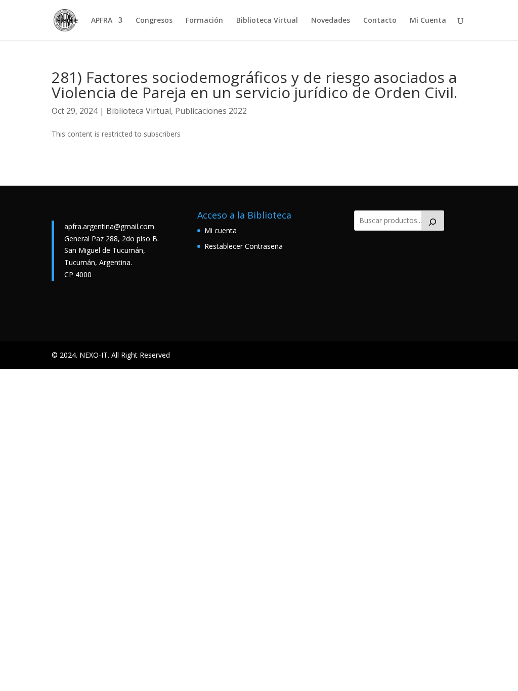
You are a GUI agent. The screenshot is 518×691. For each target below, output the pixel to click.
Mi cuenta (220, 230)
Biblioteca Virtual (267, 21)
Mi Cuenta (428, 21)
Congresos (154, 21)
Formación (204, 21)
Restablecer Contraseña (243, 246)
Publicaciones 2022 (211, 110)
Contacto (380, 21)
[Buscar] (433, 220)
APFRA (101, 21)
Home (67, 21)
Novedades (330, 21)
